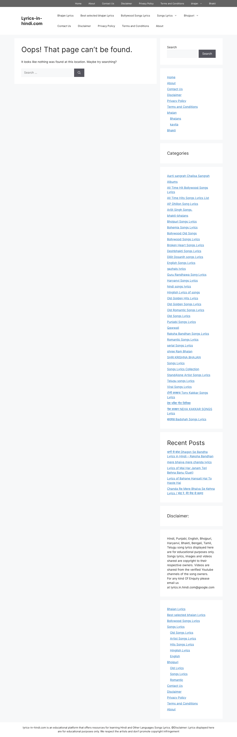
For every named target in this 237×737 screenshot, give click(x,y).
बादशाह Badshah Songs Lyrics (186, 419)
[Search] (79, 73)
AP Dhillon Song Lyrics (182, 204)
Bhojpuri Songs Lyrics (182, 221)
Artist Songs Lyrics (183, 638)
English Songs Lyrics (181, 263)
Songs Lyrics (165, 15)
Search (172, 47)
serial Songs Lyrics (180, 345)
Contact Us (108, 3)
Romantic (176, 680)
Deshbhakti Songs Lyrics (184, 251)
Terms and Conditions (172, 3)
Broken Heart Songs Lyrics (185, 245)
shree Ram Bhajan (179, 351)
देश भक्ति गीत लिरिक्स (179, 403)
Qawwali (173, 328)
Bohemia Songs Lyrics (182, 227)
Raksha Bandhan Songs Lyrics (188, 333)
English (175, 656)
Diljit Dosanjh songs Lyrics (185, 257)
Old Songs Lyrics (178, 316)
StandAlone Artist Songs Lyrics (188, 375)
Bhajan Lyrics (65, 15)
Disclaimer (126, 3)
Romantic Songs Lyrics (182, 339)
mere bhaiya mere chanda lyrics (189, 462)
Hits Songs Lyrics (182, 644)
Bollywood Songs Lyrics (135, 15)
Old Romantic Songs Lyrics (185, 310)
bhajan (194, 3)
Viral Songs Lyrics (179, 387)
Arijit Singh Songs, (179, 209)
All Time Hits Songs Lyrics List (188, 198)
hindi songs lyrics (179, 286)
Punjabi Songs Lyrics (181, 322)
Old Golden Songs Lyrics (184, 304)
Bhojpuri (189, 15)
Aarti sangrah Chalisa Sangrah (188, 176)
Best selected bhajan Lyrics (97, 15)
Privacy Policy (146, 3)
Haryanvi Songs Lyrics (182, 280)
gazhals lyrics (176, 268)
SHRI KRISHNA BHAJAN (184, 357)
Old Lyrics (177, 668)
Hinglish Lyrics (180, 650)
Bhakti (212, 3)
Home (78, 3)
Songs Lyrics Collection (183, 369)
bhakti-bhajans (177, 215)
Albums (172, 182)
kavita (174, 124)
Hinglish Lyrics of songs (183, 292)
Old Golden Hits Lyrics (182, 298)
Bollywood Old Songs (182, 233)
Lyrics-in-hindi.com (32, 21)
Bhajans (175, 118)
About (91, 3)
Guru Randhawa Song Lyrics (186, 274)
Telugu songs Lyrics (180, 381)
